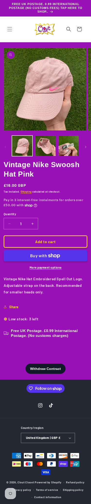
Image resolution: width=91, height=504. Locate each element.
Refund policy (75, 482)
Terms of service (47, 489)
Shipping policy (73, 489)
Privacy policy (21, 489)
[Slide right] (85, 147)
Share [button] (14, 307)
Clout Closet (26, 482)
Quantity (10, 214)
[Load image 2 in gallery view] (45, 146)
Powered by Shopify (48, 482)
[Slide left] (5, 147)
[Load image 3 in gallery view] (68, 146)
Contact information (47, 497)
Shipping (26, 191)
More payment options (46, 267)
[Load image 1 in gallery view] (22, 146)
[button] (9, 29)
